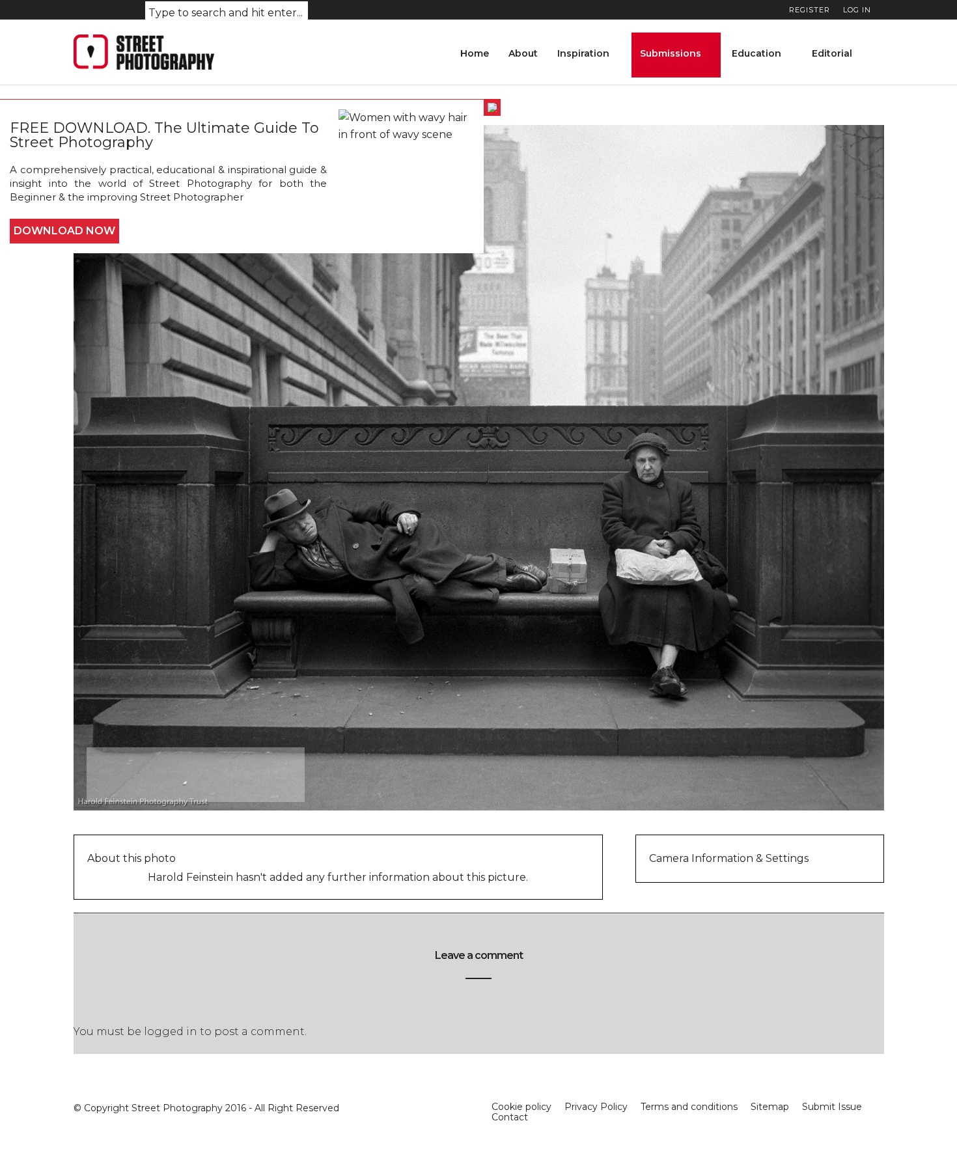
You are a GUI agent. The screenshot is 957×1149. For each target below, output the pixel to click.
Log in (857, 9)
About (523, 53)
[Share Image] (228, 774)
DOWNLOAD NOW (64, 231)
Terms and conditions (689, 1107)
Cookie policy (521, 1107)
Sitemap (770, 1107)
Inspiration (583, 53)
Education (756, 53)
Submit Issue (832, 1107)
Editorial (832, 53)
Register (809, 9)
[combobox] (226, 13)
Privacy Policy (596, 1107)
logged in (170, 1031)
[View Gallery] (175, 774)
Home (474, 53)
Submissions (670, 53)
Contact (510, 1117)
